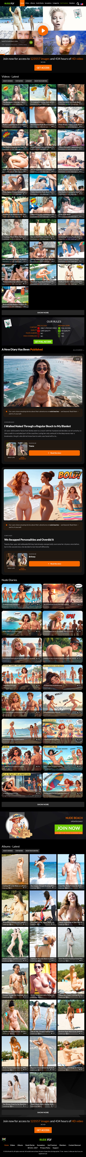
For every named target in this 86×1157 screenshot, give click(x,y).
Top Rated (19, 81)
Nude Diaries (40, 3)
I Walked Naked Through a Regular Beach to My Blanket (37, 426)
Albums (32, 3)
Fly (9, 3)
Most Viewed (8, 81)
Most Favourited (40, 81)
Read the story (56, 453)
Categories (56, 3)
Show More (43, 312)
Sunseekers (48, 3)
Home (22, 3)
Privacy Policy (45, 1148)
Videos (27, 3)
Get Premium (64, 3)
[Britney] (11, 559)
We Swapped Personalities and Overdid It (29, 539)
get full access (43, 342)
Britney (32, 556)
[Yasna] (11, 449)
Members (72, 3)
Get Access (43, 67)
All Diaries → (78, 350)
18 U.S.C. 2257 (33, 1148)
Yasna (31, 446)
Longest (29, 81)
